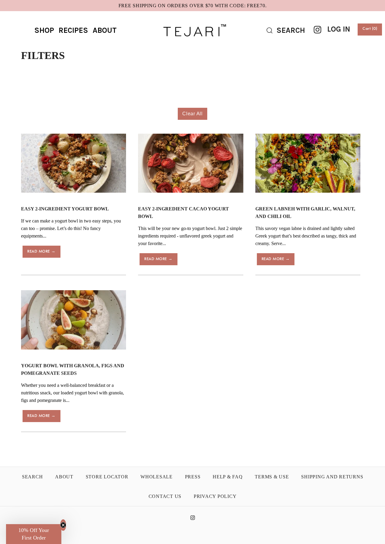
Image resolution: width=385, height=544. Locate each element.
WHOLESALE (156, 476)
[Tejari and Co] (192, 20)
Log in (338, 29)
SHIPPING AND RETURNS (332, 476)
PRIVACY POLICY (215, 496)
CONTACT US (165, 496)
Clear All (192, 113)
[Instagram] (317, 29)
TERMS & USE (272, 476)
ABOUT (105, 30)
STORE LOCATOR (107, 476)
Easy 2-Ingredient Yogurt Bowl (65, 208)
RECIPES (73, 30)
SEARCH (32, 476)
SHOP (44, 30)
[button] (33, 534)
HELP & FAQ (228, 476)
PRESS (193, 476)
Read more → (41, 251)
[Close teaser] (63, 525)
